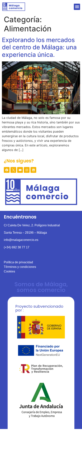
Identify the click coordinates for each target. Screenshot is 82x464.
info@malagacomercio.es (21, 239)
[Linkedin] (33, 170)
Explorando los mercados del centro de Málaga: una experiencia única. (39, 47)
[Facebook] (7, 170)
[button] (77, 7)
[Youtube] (20, 170)
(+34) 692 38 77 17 (16, 247)
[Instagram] (27, 170)
